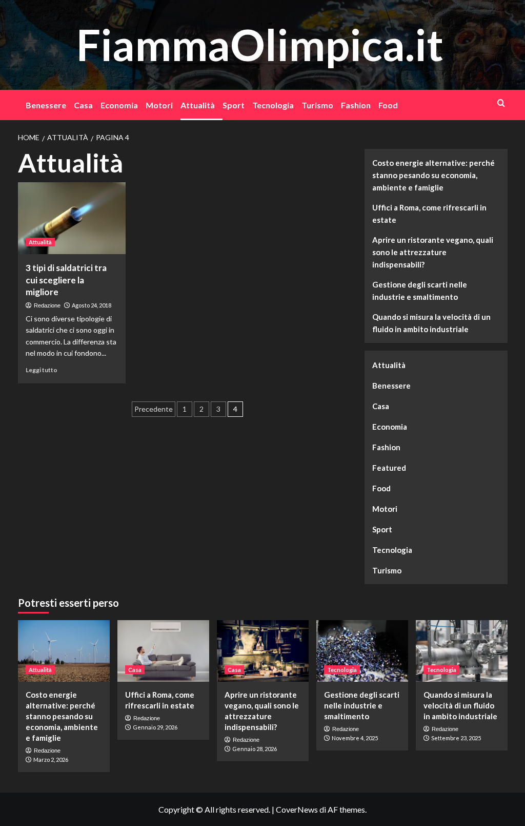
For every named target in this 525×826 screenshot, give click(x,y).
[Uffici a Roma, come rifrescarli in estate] (163, 650)
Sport (234, 105)
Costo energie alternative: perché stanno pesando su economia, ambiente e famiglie (433, 175)
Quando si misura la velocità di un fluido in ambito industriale (431, 323)
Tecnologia (273, 105)
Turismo (317, 105)
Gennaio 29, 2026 (155, 727)
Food (388, 105)
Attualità (197, 105)
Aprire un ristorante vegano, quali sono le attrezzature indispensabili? (432, 252)
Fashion (356, 105)
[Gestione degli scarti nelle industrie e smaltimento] (362, 650)
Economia (119, 105)
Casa (83, 105)
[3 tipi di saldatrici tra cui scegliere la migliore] (72, 218)
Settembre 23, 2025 (456, 738)
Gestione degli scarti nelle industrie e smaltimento (419, 290)
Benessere (46, 105)
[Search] (501, 103)
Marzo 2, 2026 (50, 759)
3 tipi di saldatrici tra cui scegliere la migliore (66, 280)
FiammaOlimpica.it (259, 44)
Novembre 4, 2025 (355, 738)
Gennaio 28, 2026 (254, 748)
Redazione (47, 305)
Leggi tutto (41, 370)
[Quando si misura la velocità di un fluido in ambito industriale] (462, 650)
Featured (389, 467)
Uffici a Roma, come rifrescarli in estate (429, 213)
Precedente (153, 409)
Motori (159, 105)
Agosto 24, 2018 (91, 305)
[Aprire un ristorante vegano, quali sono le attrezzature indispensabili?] (263, 650)
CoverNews (297, 809)
